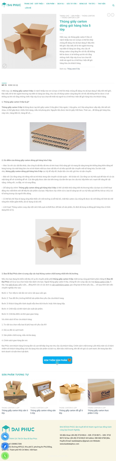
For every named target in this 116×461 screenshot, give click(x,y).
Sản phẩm (75, 16)
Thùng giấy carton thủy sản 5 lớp (15, 411)
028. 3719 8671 (94, 435)
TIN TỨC (92, 4)
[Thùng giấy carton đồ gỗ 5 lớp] (72, 392)
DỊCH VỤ (60, 4)
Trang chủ (64, 16)
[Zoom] (4, 66)
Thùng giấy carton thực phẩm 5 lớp (98, 411)
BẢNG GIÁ (83, 4)
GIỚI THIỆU (39, 4)
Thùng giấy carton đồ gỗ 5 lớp (71, 411)
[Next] (114, 399)
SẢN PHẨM (50, 4)
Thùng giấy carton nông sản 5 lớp (43, 411)
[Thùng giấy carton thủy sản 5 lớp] (15, 392)
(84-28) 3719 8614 (78, 435)
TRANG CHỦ (28, 4)
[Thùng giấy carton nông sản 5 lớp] (43, 392)
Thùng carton (88, 16)
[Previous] (2, 399)
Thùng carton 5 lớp (70, 18)
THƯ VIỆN (101, 4)
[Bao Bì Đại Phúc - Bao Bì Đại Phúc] (11, 4)
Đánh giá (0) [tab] (13, 85)
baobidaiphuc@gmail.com (82, 441)
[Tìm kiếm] (113, 5)
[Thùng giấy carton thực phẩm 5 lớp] (101, 392)
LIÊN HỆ (28, 8)
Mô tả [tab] (4, 85)
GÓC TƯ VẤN (71, 4)
